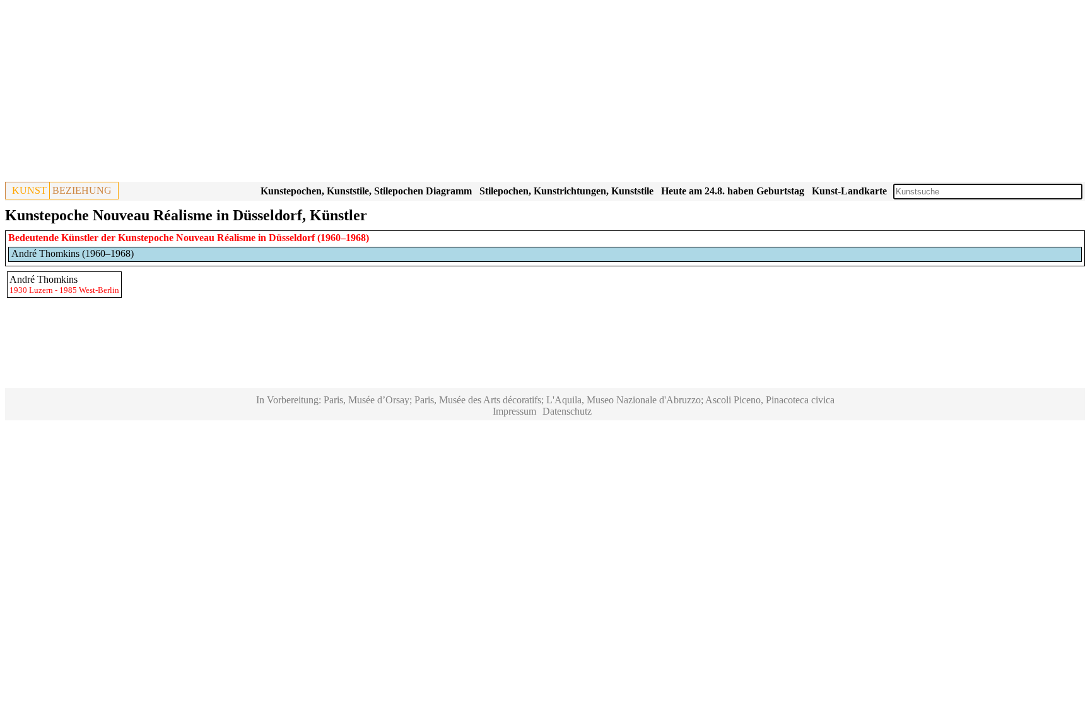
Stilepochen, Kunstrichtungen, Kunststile (566, 191)
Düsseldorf (292, 237)
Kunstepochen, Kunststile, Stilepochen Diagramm (366, 191)
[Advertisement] (383, 93)
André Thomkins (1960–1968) (72, 253)
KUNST (29, 190)
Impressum (514, 411)
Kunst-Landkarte (849, 191)
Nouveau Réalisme (215, 237)
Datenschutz (567, 411)
